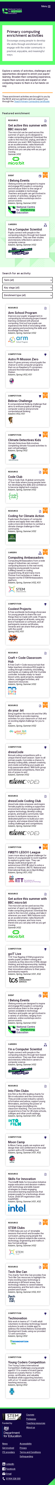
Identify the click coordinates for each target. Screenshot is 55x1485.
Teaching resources (35, 1423)
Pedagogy (31, 1419)
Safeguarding (26, 1456)
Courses (30, 1414)
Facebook (10, 1469)
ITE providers (8, 1452)
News (5, 1443)
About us (30, 1427)
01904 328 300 (13, 1478)
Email (8, 1474)
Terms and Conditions (30, 1452)
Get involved (8, 1448)
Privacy (23, 1448)
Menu (44, 6)
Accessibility (26, 1443)
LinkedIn (10, 1464)
